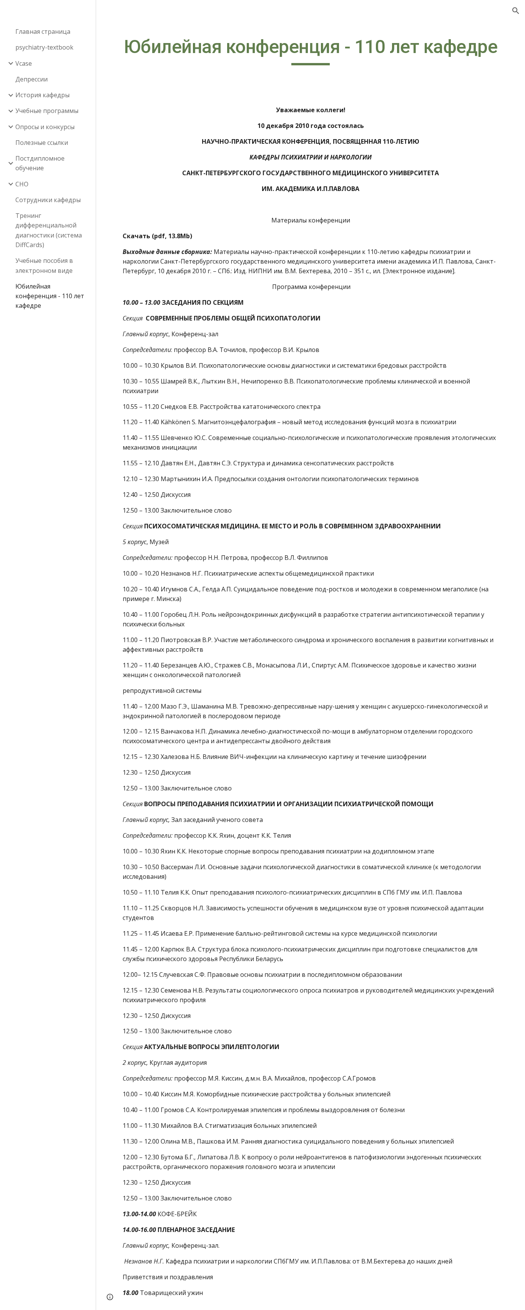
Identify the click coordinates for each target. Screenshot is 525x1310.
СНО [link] (21, 184)
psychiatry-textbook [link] (44, 47)
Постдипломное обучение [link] (40, 163)
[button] (516, 11)
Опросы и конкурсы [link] (45, 127)
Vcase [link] (23, 63)
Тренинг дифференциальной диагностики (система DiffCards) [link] (48, 230)
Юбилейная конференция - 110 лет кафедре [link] (49, 296)
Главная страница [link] (42, 31)
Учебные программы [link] (46, 110)
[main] (311, 50)
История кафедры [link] (42, 95)
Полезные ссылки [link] (41, 142)
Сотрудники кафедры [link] (48, 200)
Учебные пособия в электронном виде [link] (44, 265)
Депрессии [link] (31, 79)
